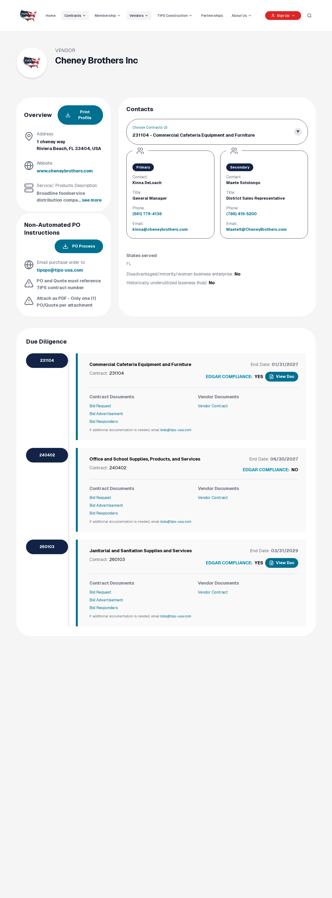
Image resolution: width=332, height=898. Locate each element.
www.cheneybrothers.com (65, 170)
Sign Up (283, 16)
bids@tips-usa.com (175, 430)
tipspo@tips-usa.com (60, 270)
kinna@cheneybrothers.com (160, 229)
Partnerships (212, 16)
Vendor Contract (213, 406)
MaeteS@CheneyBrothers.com (256, 229)
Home (51, 16)
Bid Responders (103, 421)
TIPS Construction (172, 16)
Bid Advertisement (106, 413)
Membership (105, 16)
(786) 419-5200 (241, 214)
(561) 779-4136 (147, 214)
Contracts (72, 16)
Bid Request (100, 406)
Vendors (137, 16)
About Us (239, 16)
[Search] (309, 15)
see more (92, 200)
